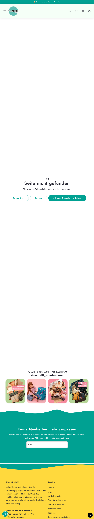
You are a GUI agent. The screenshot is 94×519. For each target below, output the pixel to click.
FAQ (49, 491)
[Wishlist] (69, 11)
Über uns (51, 512)
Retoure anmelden (56, 504)
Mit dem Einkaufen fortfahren (67, 198)
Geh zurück (18, 198)
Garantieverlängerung (57, 500)
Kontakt (51, 487)
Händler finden (54, 508)
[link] (83, 11)
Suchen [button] (38, 198)
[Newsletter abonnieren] (65, 444)
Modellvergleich (55, 496)
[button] (4, 11)
